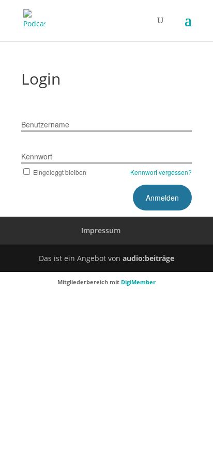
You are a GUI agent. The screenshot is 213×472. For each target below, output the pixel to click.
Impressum (100, 230)
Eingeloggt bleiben (59, 172)
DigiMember (138, 282)
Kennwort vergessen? (161, 172)
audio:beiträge (148, 258)
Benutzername (45, 124)
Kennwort (36, 156)
